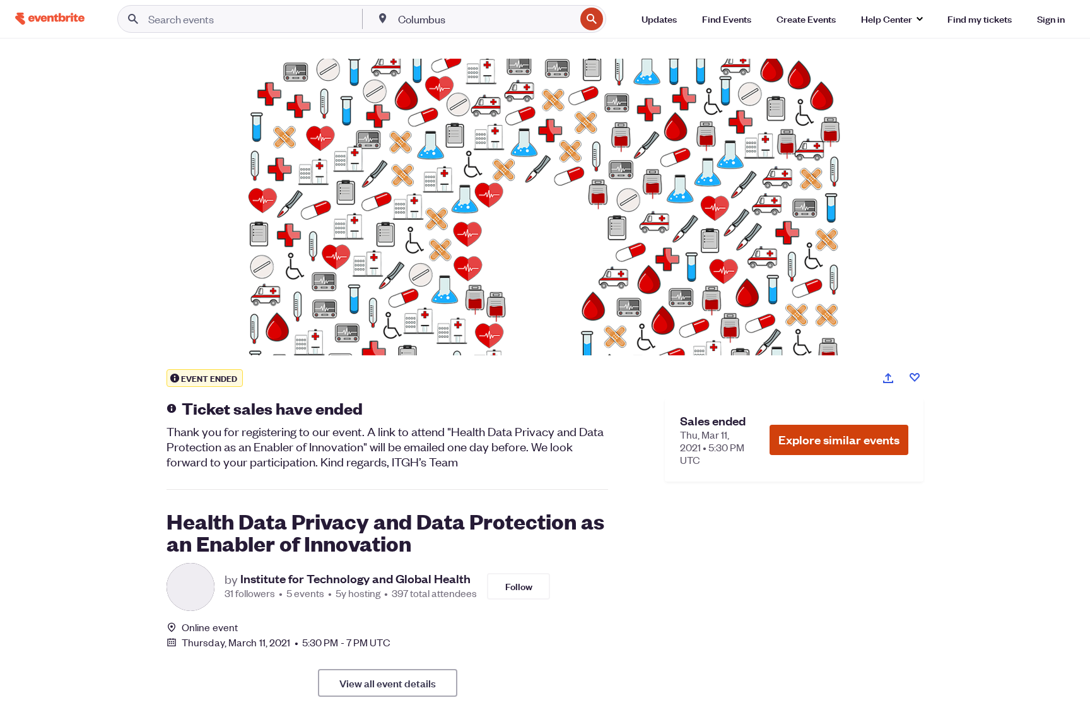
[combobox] (485, 18)
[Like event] (914, 377)
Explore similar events (839, 439)
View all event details (387, 683)
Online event (210, 627)
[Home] (50, 18)
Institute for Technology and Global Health (355, 578)
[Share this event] (888, 378)
